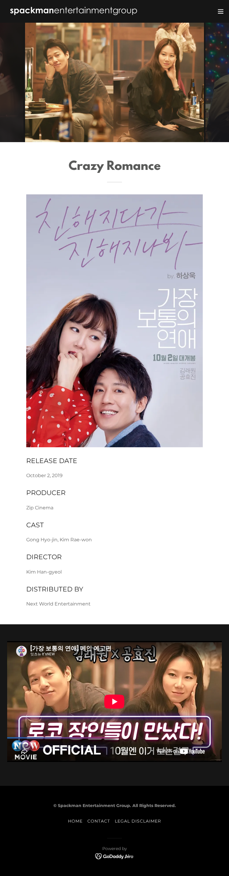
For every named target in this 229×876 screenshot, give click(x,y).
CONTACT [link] (98, 821)
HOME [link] (75, 821)
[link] (74, 11)
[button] (221, 11)
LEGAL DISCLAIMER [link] (138, 821)
